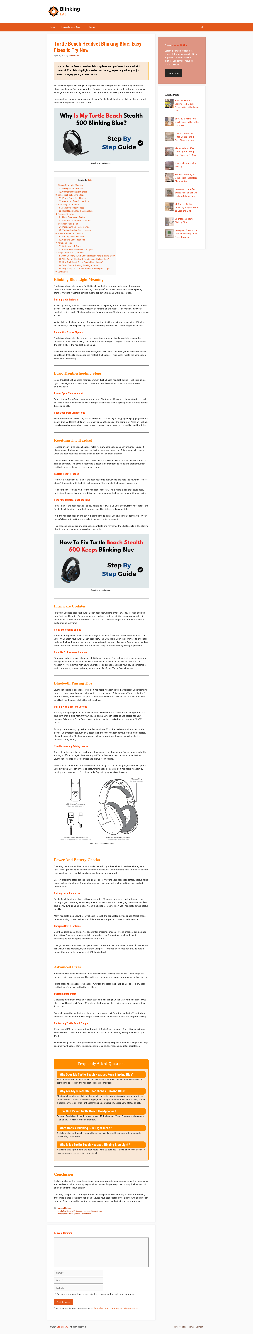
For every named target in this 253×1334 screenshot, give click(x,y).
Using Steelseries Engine (72, 217)
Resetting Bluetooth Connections (76, 211)
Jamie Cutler (179, 44)
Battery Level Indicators (72, 236)
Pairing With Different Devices (75, 227)
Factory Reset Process (71, 208)
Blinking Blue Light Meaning (69, 185)
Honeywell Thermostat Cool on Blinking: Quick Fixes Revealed (186, 233)
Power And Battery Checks (69, 233)
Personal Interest (64, 1208)
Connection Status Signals (73, 192)
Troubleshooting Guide (70, 27)
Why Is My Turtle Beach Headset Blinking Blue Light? (85, 268)
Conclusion (61, 272)
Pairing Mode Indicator (71, 188)
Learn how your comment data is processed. (116, 1308)
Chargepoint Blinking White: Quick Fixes (74, 1214)
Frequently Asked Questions (69, 252)
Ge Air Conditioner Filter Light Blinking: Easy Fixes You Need (185, 137)
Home (52, 27)
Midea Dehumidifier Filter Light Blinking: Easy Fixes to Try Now (186, 151)
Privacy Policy (180, 1327)
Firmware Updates (64, 214)
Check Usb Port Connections (74, 201)
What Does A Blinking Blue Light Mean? (79, 265)
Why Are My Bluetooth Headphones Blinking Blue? (84, 259)
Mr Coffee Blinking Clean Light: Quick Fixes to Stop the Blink (186, 207)
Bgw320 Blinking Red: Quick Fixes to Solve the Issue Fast (187, 122)
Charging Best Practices (72, 240)
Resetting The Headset (67, 204)
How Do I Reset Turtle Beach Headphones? (81, 262)
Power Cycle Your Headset (73, 198)
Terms (191, 1327)
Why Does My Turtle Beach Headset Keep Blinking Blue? (87, 256)
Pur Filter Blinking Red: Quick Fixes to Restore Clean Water (186, 177)
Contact (92, 27)
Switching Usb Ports (70, 246)
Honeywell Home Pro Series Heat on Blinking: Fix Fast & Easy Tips (186, 192)
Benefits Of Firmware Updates (75, 220)
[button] (202, 27)
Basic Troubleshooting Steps (69, 195)
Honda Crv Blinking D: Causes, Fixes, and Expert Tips (79, 1211)
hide (90, 180)
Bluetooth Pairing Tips (66, 224)
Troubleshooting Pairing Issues (75, 230)
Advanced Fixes (63, 243)
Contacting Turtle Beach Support (76, 249)
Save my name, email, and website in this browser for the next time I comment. (96, 1294)
